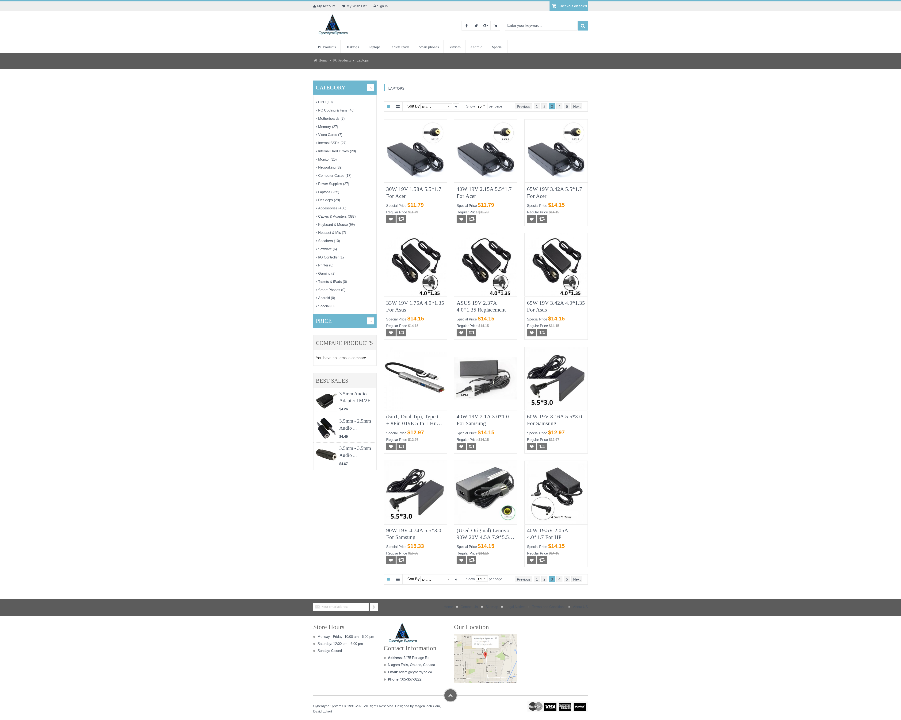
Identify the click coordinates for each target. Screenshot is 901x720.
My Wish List (357, 6)
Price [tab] (324, 321)
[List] (398, 106)
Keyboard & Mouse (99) (336, 225)
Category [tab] (330, 88)
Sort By (413, 106)
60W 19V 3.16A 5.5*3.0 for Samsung (554, 420)
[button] (391, 219)
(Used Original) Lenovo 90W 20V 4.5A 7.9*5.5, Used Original (483, 534)
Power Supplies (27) (333, 184)
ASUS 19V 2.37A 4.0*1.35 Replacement (481, 306)
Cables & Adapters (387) (337, 216)
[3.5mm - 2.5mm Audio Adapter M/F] (326, 428)
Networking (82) (330, 167)
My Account (326, 6)
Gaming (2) (327, 273)
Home (323, 60)
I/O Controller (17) (332, 257)
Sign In (382, 6)
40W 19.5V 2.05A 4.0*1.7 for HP (547, 533)
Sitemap (491, 607)
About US (580, 607)
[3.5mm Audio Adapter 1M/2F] (326, 401)
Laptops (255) (328, 192)
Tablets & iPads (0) (332, 282)
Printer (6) (325, 265)
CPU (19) (325, 102)
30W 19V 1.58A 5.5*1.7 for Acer (413, 192)
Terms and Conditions (548, 607)
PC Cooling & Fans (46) (336, 110)
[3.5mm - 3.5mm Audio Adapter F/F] (326, 455)
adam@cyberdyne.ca (415, 672)
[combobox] (541, 26)
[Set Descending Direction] (456, 106)
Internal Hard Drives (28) (337, 151)
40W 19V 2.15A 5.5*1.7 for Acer (484, 192)
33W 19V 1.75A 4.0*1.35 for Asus (415, 306)
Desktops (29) (329, 200)
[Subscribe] (374, 607)
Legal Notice (515, 607)
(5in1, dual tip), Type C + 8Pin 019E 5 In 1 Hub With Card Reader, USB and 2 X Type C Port (413, 420)
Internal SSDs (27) (332, 143)
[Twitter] (476, 26)
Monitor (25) (327, 159)
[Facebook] (466, 26)
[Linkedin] (495, 26)
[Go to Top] (450, 695)
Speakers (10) (329, 241)
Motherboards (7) (331, 118)
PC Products (342, 60)
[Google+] (486, 26)
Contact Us (469, 607)
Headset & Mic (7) (332, 233)
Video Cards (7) (330, 135)
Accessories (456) (332, 208)
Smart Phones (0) (331, 290)
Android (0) (326, 298)
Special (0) (326, 306)
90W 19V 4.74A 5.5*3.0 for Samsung (413, 533)
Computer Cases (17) (334, 175)
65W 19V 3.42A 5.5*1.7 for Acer (554, 192)
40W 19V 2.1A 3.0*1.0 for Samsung (483, 420)
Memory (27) (328, 127)
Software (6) (327, 249)
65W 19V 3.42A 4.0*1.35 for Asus (556, 306)
